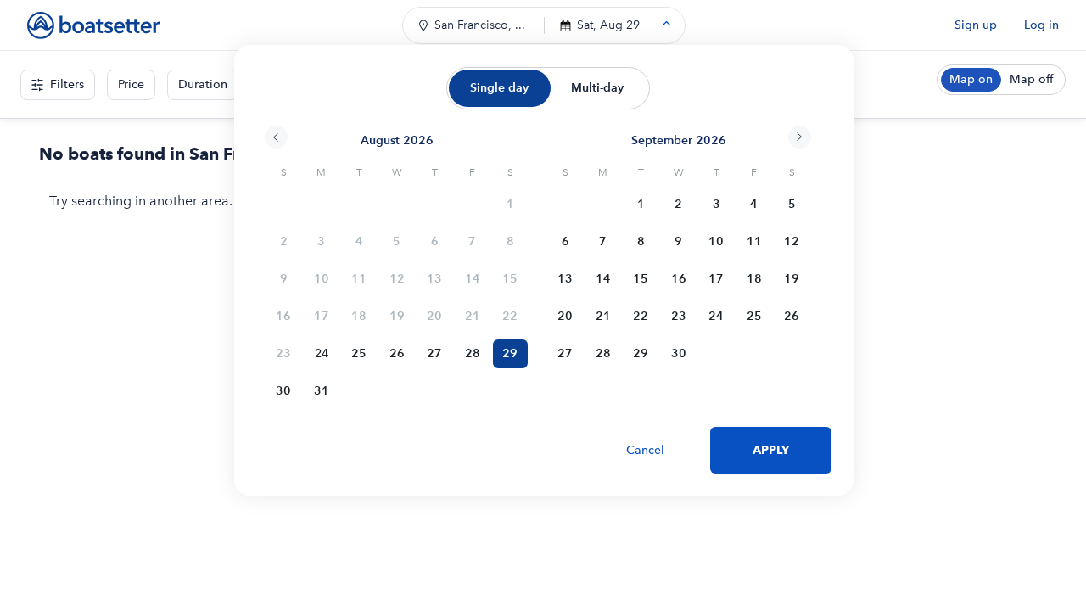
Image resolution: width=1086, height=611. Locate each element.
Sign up (975, 25)
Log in (1041, 25)
